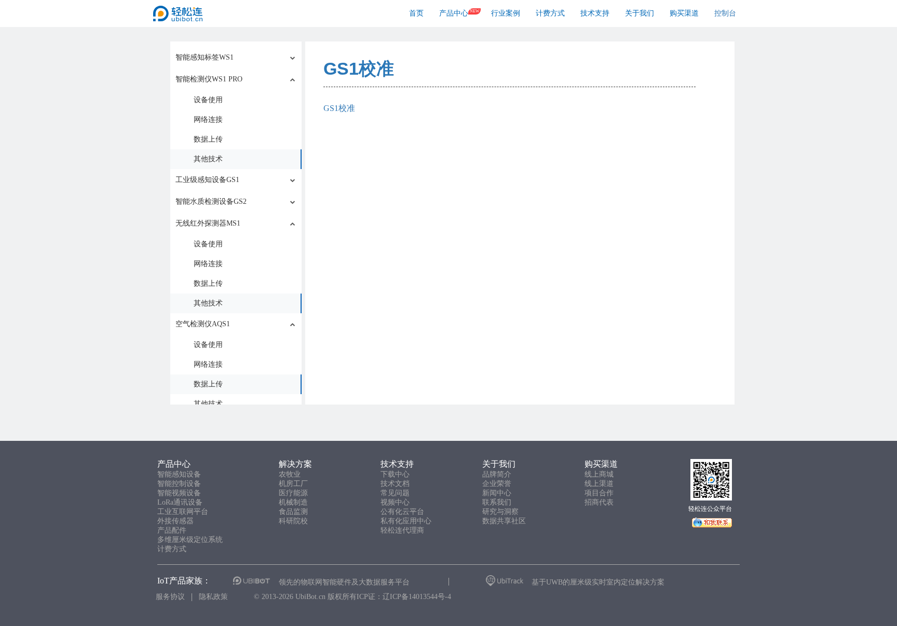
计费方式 (550, 13)
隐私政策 (213, 597)
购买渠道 (684, 13)
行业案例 (505, 13)
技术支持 (594, 13)
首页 (416, 13)
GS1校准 (358, 68)
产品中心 (453, 13)
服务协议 (170, 597)
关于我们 (639, 13)
